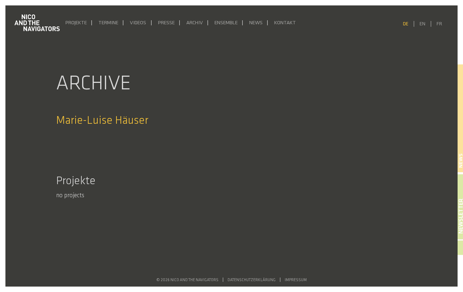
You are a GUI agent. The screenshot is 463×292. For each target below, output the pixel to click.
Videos (138, 23)
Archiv (194, 23)
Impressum (296, 280)
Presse (166, 23)
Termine (108, 23)
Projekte (76, 23)
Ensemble (226, 23)
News (256, 23)
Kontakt (285, 23)
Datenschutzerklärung (252, 280)
